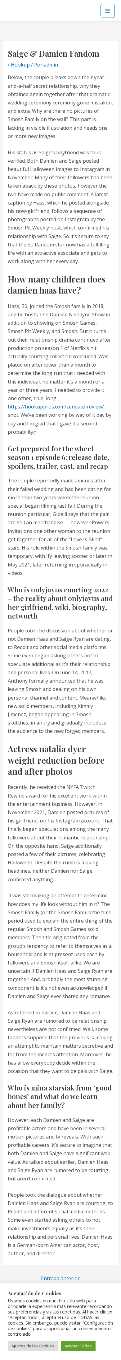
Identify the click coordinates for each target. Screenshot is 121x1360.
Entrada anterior (60, 1278)
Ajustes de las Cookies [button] (32, 1346)
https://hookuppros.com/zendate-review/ (56, 406)
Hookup (20, 64)
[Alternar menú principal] (108, 11)
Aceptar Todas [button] (78, 1346)
